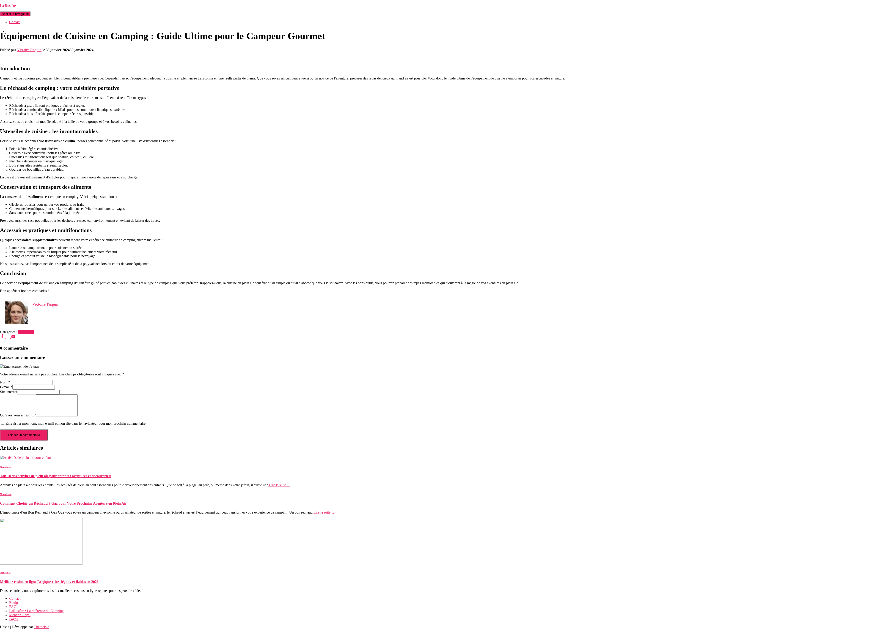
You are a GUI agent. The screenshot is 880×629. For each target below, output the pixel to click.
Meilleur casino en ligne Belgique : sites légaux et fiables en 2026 (49, 582)
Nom (5, 382)
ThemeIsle (41, 627)
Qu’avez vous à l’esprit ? (18, 415)
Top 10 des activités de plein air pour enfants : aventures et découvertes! (55, 476)
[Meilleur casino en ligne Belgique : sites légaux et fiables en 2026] (41, 563)
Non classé (26, 332)
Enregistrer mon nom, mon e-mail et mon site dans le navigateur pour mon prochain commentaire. (76, 423)
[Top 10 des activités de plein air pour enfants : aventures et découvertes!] (26, 457)
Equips (14, 602)
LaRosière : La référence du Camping (36, 611)
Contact (14, 22)
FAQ (12, 607)
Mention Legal (19, 615)
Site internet (8, 392)
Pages (13, 619)
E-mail (6, 387)
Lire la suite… (279, 485)
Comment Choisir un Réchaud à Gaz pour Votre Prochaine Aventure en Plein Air (63, 503)
